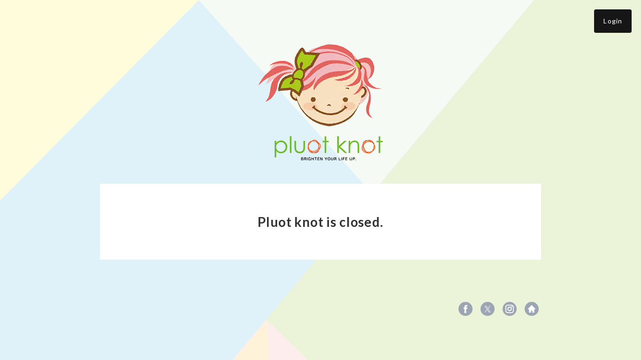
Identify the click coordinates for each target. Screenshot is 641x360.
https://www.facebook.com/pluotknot (465, 309)
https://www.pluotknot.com (532, 309)
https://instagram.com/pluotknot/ (510, 309)
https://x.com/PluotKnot (488, 309)
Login (612, 21)
